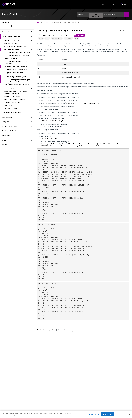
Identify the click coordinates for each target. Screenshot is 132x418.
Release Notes (6, 32)
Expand (6, 26)
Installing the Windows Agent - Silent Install (19, 80)
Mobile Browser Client (9, 126)
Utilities (4, 140)
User (77, 38)
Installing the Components (11, 36)
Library (104, 4)
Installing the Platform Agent (17, 69)
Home (38, 22)
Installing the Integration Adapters (15, 73)
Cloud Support (8, 106)
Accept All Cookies (107, 414)
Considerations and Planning (11, 112)
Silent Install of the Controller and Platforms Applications (15, 92)
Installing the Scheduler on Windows (17, 55)
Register (115, 4)
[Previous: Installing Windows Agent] (113, 30)
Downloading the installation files (15, 46)
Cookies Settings (94, 414)
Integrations (6, 135)
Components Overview (11, 40)
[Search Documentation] (126, 14)
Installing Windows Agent (16, 77)
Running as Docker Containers (12, 131)
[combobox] (104, 14)
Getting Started (7, 117)
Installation (69, 38)
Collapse (15, 26)
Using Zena (6, 122)
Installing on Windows (12, 49)
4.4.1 (47, 38)
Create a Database (11, 59)
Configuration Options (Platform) (15, 99)
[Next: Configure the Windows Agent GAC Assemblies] (117, 30)
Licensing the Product (11, 43)
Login (124, 4)
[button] (101, 15)
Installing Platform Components (14, 89)
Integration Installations (12, 102)
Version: (39, 35)
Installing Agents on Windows (16, 66)
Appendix (5, 145)
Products (81, 14)
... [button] (51, 22)
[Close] (129, 414)
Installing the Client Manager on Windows (16, 62)
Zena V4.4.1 (45, 22)
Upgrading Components (12, 96)
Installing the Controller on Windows (17, 52)
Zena (41, 38)
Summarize (80, 35)
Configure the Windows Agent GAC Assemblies (17, 85)
